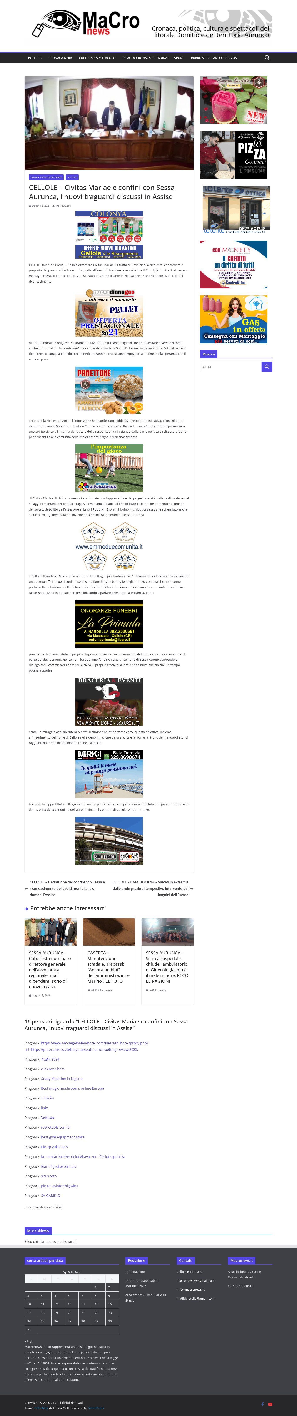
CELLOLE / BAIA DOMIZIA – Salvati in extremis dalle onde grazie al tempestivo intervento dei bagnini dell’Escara (150, 888)
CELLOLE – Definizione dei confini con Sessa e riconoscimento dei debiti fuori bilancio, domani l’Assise (67, 888)
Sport (179, 58)
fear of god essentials (58, 1166)
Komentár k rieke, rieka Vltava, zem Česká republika (83, 1156)
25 (42, 1321)
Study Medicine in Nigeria (62, 1078)
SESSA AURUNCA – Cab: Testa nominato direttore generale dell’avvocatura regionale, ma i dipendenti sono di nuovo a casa (50, 970)
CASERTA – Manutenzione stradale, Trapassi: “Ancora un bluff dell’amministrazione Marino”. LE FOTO (108, 967)
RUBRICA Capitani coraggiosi (214, 58)
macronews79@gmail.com (196, 1281)
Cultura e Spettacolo (97, 58)
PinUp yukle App (54, 1147)
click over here (53, 1069)
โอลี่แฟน (47, 1117)
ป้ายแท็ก (47, 1098)
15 (96, 1304)
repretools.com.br (56, 1127)
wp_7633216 (63, 206)
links (44, 1108)
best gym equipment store (63, 1137)
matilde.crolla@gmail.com (195, 1298)
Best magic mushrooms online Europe (72, 1088)
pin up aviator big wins (59, 1185)
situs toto (49, 1176)
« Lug (28, 1341)
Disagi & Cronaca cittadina (144, 58)
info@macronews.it (191, 1289)
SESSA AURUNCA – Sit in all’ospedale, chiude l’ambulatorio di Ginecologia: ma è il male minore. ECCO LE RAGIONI (167, 967)
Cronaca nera (60, 58)
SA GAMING (50, 1195)
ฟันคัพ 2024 (50, 1059)
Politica (35, 58)
